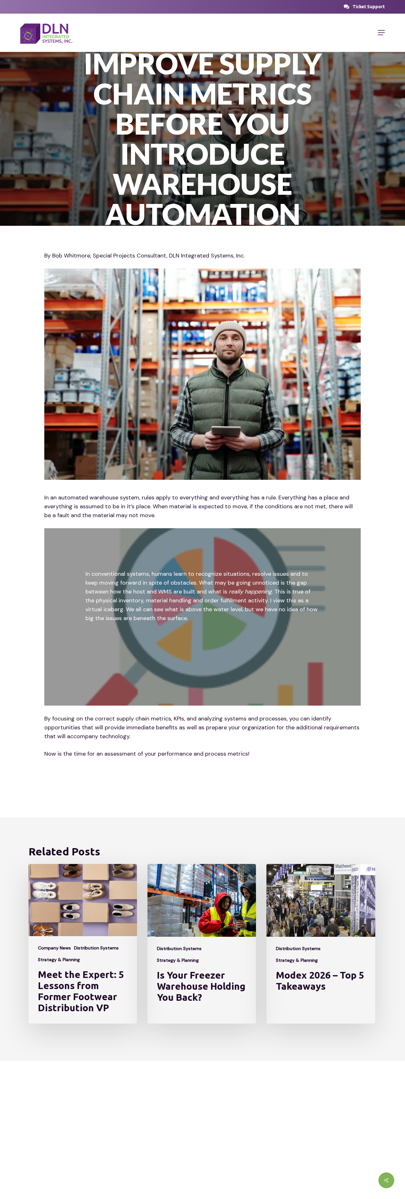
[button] (368, 6)
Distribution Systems (96, 948)
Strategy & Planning (59, 959)
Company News (54, 948)
